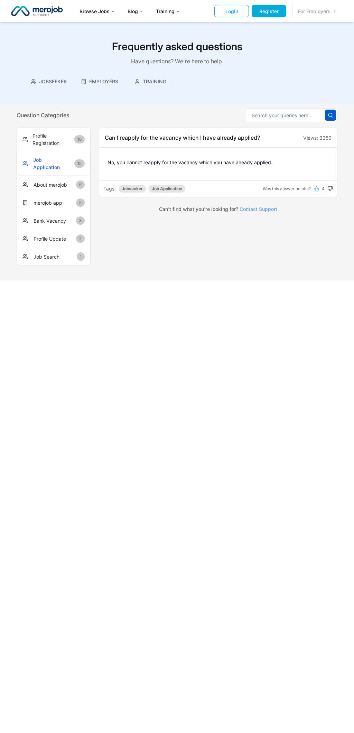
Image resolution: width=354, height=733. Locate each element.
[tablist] (99, 80)
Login (231, 11)
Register (269, 11)
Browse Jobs (95, 11)
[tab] (49, 81)
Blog (133, 11)
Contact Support (258, 209)
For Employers (314, 11)
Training (165, 11)
